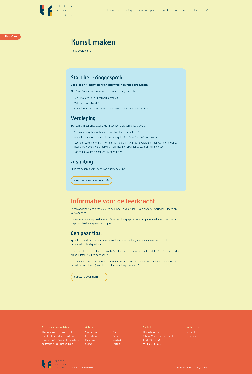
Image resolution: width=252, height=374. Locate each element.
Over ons (180, 10)
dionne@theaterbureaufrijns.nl (159, 336)
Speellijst (166, 10)
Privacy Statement (201, 368)
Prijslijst (116, 344)
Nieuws (116, 336)
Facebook (190, 332)
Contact (194, 10)
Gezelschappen (147, 10)
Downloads (90, 340)
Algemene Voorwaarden (184, 368)
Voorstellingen (126, 10)
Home (110, 10)
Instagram (191, 336)
